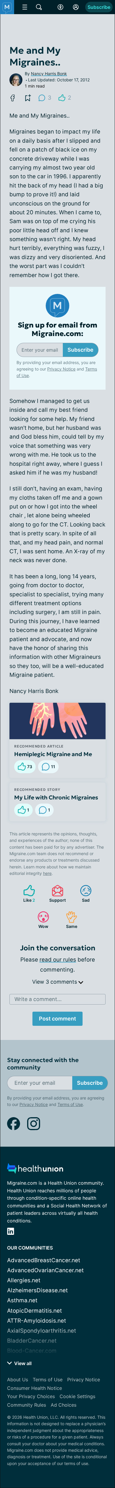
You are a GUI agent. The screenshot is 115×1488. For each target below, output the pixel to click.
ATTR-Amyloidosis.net (36, 1320)
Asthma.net (22, 1300)
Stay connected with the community (43, 1063)
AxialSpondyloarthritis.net (41, 1330)
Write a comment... (38, 999)
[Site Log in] (76, 7)
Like (26, 894)
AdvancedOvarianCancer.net (45, 1270)
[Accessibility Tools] (60, 7)
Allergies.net (23, 1280)
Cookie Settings (77, 1396)
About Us (17, 1379)
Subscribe (99, 7)
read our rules (58, 959)
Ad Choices (63, 1405)
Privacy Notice (61, 368)
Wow (40, 920)
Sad (82, 894)
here (47, 873)
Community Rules (26, 1405)
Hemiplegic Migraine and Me (53, 754)
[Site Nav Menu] (25, 7)
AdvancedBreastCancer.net (43, 1260)
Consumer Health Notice (34, 1388)
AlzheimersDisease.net (37, 1290)
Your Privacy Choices (31, 1396)
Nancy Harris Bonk (49, 73)
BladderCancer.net (32, 1340)
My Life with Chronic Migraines (56, 797)
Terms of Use (70, 1104)
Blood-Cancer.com (32, 1350)
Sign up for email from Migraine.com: (57, 329)
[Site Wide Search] (39, 7)
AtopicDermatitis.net (34, 1310)
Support (56, 894)
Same (68, 920)
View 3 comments (55, 982)
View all (22, 1363)
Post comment (57, 1018)
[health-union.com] (35, 1170)
